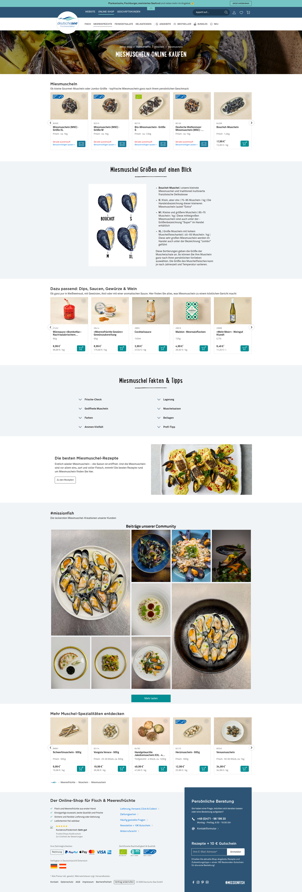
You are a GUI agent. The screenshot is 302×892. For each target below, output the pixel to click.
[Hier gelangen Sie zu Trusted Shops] (51, 827)
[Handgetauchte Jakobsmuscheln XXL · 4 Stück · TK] (151, 731)
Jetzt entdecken (240, 3)
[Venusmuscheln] (233, 731)
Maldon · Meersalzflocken (191, 332)
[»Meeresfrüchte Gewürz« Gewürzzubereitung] (110, 310)
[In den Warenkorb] (244, 144)
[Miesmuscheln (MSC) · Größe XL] (69, 105)
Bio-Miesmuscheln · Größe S (150, 128)
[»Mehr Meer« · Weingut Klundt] (233, 310)
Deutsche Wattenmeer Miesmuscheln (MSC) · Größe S (188, 128)
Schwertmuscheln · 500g (67, 752)
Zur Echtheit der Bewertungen (69, 837)
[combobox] (211, 12)
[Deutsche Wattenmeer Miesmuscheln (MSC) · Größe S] (192, 105)
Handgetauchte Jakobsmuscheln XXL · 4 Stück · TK (148, 754)
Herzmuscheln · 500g (188, 752)
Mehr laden (151, 698)
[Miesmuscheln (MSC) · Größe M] (110, 105)
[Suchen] (226, 12)
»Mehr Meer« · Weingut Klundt (229, 333)
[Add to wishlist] (83, 96)
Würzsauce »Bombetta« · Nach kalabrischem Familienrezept (67, 333)
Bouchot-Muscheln (227, 127)
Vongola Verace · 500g (106, 752)
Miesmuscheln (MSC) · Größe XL (65, 128)
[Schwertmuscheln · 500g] (69, 731)
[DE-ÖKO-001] (123, 853)
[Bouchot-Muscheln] (233, 105)
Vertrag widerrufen (124, 882)
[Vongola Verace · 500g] (110, 731)
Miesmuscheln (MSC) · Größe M (106, 128)
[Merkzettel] (241, 12)
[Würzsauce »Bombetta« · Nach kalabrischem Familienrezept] (69, 310)
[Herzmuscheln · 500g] (192, 731)
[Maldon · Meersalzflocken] (192, 310)
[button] (90, 583)
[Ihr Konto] (234, 12)
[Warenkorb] (248, 12)
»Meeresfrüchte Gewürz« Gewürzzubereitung (108, 333)
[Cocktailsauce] (151, 310)
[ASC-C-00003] (135, 853)
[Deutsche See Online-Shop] (53, 782)
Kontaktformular (206, 828)
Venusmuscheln (225, 752)
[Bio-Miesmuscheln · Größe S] (151, 105)
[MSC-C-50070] (150, 853)
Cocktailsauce (143, 332)
